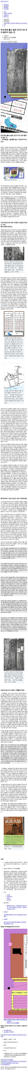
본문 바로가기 (4, 1)
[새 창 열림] (15, 24)
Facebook (6, 4)
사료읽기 (6, 15)
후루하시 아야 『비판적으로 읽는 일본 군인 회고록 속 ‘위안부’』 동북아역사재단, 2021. (17, 907)
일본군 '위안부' (8, 13)
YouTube (6, 7)
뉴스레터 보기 (8, 1030)
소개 (5, 11)
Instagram (6, 6)
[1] (1, 527)
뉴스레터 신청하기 (9, 1032)
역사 (8, 898)
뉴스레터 (6, 9)
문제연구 (9, 896)
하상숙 (9, 900)
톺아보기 (6, 16)
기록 (8, 895)
